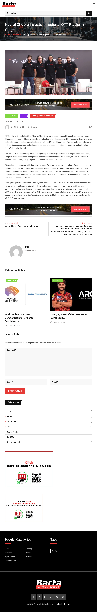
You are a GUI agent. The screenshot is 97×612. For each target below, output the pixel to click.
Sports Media (12, 432)
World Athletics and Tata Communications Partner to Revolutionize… (19, 318)
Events (9, 411)
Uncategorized (13, 442)
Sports (54, 551)
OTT (24, 116)
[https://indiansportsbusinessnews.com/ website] (21, 127)
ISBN (27, 247)
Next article (86, 223)
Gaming (10, 416)
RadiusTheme (64, 604)
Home (9, 35)
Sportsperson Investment (42, 116)
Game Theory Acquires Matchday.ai (21, 226)
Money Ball (17, 35)
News (9, 427)
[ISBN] (23, 127)
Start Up (10, 437)
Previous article (12, 223)
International (12, 421)
